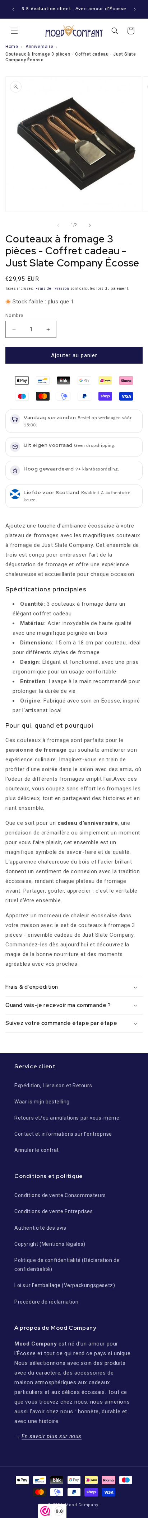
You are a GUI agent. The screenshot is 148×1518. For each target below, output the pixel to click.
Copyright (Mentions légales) (49, 1244)
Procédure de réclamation (46, 1302)
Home (11, 46)
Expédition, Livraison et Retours (53, 1085)
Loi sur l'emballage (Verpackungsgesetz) (64, 1285)
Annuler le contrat (36, 1150)
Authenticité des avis (40, 1228)
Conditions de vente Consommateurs (60, 1195)
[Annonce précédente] (13, 9)
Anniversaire (39, 46)
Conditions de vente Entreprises (53, 1211)
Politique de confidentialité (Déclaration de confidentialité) (67, 1264)
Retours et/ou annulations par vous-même (66, 1118)
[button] (14, 31)
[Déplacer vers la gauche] (58, 225)
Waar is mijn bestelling (42, 1102)
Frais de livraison (52, 288)
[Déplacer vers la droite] (90, 225)
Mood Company (81, 1505)
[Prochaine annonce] (135, 9)
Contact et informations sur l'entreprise (63, 1134)
